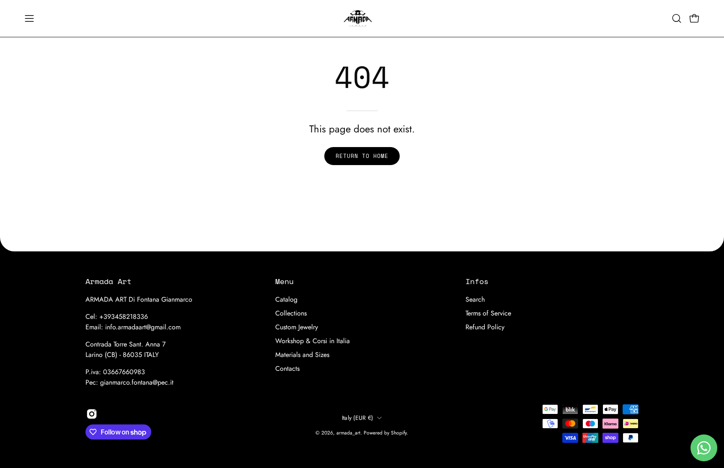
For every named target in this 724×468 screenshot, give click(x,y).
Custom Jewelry (296, 327)
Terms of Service (488, 313)
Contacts (287, 368)
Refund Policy (484, 327)
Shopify (398, 433)
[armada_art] (362, 18)
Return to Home (362, 156)
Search (475, 299)
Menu (284, 281)
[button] (676, 18)
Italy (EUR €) (357, 418)
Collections (291, 313)
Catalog (286, 299)
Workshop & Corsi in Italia (312, 341)
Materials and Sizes (302, 354)
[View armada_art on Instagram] (91, 414)
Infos (477, 281)
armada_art (348, 433)
